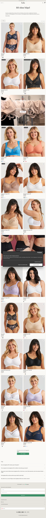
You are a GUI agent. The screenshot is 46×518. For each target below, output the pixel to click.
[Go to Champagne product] (1, 57)
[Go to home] (23, 3)
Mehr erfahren (7, 15)
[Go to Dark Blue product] (24, 93)
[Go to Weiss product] (1, 93)
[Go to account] (43, 3)
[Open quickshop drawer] (21, 24)
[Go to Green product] (1, 161)
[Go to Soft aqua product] (2, 161)
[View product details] (12, 55)
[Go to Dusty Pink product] (26, 93)
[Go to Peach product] (26, 161)
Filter (4, 20)
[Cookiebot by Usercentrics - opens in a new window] (39, 252)
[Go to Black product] (2, 57)
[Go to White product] (23, 57)
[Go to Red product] (1, 197)
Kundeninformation (4, 499)
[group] (12, 37)
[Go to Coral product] (25, 161)
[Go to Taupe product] (26, 197)
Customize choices (38, 261)
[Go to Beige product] (25, 57)
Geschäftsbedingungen (4, 504)
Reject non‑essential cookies (22, 264)
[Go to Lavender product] (26, 446)
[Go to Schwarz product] (25, 93)
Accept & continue (36, 264)
